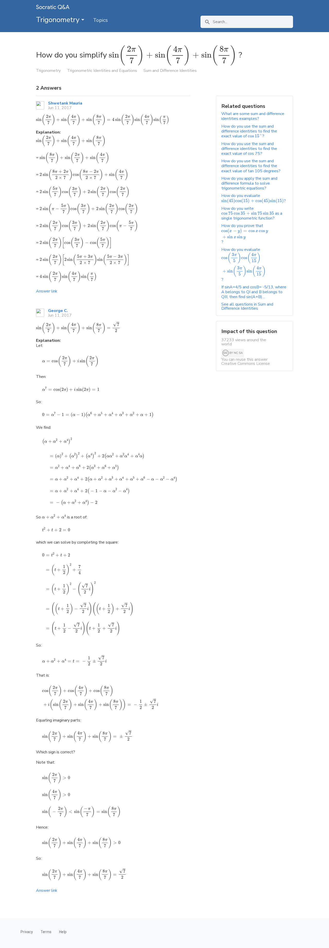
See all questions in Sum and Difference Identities (247, 306)
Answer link (46, 291)
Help (63, 932)
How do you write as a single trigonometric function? (251, 213)
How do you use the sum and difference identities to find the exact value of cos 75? (249, 148)
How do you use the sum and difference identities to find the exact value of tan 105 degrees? (250, 166)
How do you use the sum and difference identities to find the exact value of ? (249, 131)
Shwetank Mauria (65, 103)
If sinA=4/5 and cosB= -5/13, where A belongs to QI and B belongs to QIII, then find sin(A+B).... (253, 292)
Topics (100, 20)
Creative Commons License (245, 363)
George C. (58, 311)
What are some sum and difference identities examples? (252, 116)
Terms (46, 932)
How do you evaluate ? (253, 198)
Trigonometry (58, 20)
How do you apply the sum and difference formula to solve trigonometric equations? (249, 183)
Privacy (27, 932)
